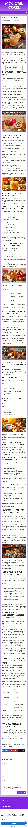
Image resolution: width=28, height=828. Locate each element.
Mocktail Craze (14, 5)
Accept (14, 823)
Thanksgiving (6, 20)
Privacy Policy (13, 826)
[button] (26, 810)
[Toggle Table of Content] (19, 68)
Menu (2, 12)
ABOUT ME (5, 801)
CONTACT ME (6, 806)
